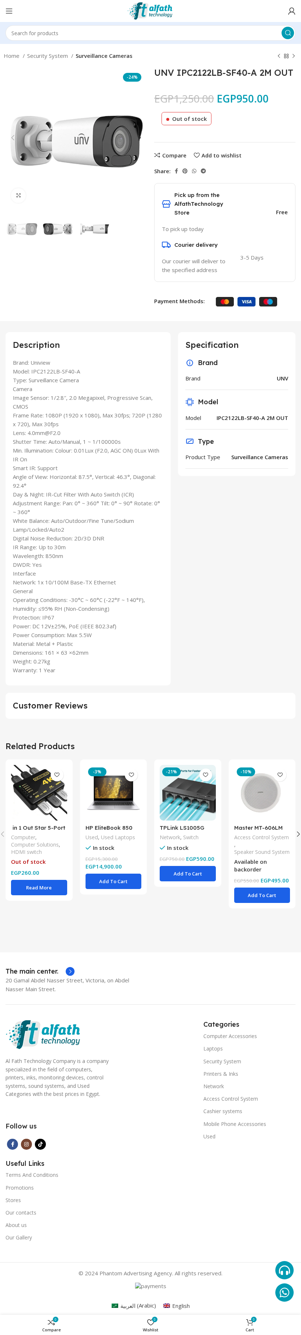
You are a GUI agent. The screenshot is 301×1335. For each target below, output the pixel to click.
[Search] (288, 33)
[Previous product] (279, 56)
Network (170, 837)
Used (92, 837)
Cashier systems (222, 1111)
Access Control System (261, 837)
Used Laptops (118, 837)
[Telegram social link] (203, 171)
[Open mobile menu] (9, 11)
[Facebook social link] (176, 171)
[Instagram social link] (26, 1144)
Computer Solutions (35, 844)
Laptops (213, 1048)
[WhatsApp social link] (194, 171)
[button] (114, 881)
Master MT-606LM (258, 827)
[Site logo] (150, 10)
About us (16, 1224)
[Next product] (293, 56)
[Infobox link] (40, 971)
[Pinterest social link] (185, 171)
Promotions (20, 1187)
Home (12, 55)
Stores (13, 1200)
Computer (23, 837)
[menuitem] (134, 1305)
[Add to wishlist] (57, 775)
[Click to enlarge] (18, 195)
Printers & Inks (220, 1073)
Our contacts (21, 1212)
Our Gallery (19, 1237)
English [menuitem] (181, 1305)
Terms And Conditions (32, 1174)
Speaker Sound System (262, 851)
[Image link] (44, 1034)
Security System (48, 55)
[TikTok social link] (40, 1144)
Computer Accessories (230, 1036)
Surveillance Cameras (104, 55)
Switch (191, 837)
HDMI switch (26, 851)
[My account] (291, 11)
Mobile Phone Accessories (234, 1123)
